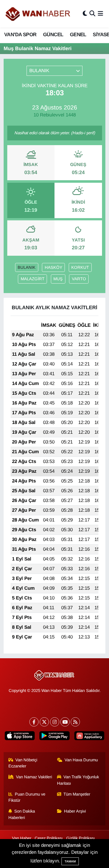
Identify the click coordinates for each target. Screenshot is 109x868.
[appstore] (20, 736)
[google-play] (54, 736)
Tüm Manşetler (76, 794)
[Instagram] (54, 721)
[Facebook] (34, 721)
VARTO (79, 279)
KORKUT (80, 267)
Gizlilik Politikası (80, 838)
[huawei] (89, 736)
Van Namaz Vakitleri (34, 777)
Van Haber (21, 838)
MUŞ (58, 279)
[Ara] (92, 13)
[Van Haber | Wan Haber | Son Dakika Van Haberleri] (38, 13)
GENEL (78, 34)
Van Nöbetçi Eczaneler (22, 763)
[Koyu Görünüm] (85, 13)
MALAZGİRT (32, 279)
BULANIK (26, 267)
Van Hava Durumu (81, 760)
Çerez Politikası (49, 838)
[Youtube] (65, 721)
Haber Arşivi (75, 811)
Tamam (70, 861)
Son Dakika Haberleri (21, 814)
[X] (44, 721)
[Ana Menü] (100, 13)
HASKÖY (53, 267)
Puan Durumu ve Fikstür (27, 797)
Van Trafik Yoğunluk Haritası (78, 780)
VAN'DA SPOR (20, 34)
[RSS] (75, 721)
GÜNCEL (53, 34)
